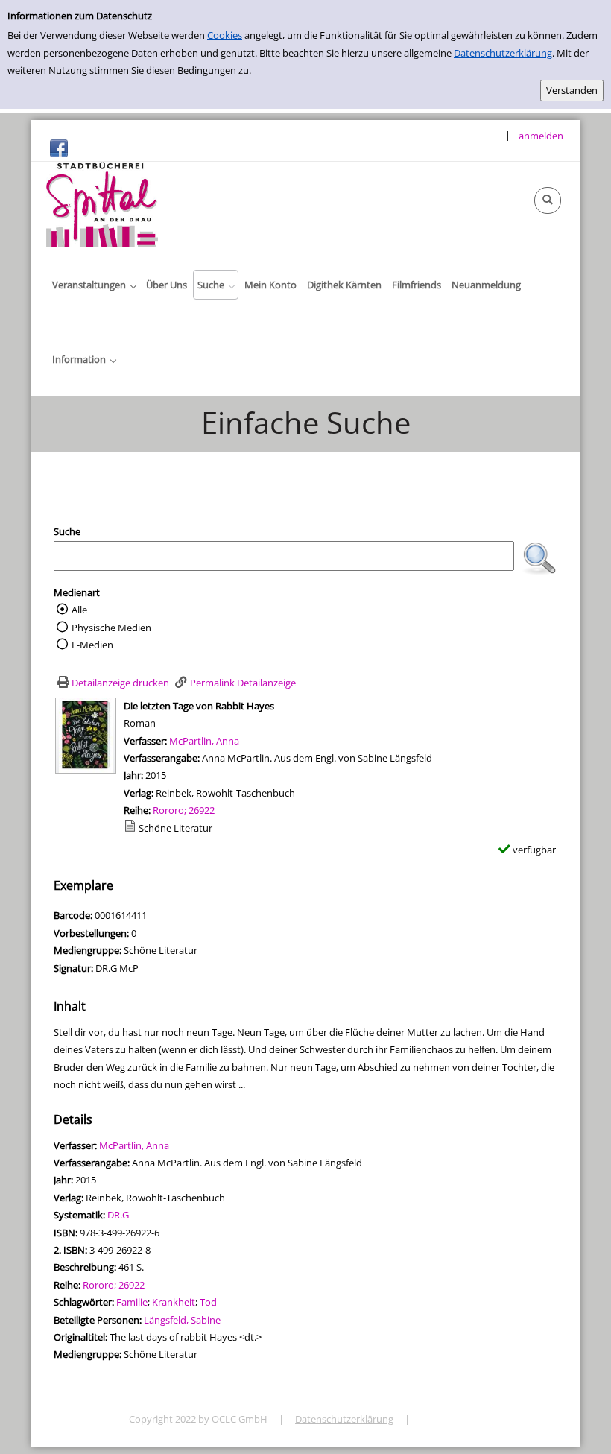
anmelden (541, 135)
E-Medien (92, 644)
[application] (94, 285)
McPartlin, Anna (204, 740)
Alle (79, 609)
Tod (208, 1302)
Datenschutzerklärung (503, 53)
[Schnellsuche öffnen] (547, 200)
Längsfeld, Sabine (182, 1320)
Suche (67, 531)
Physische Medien (111, 627)
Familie (132, 1302)
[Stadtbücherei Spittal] (102, 203)
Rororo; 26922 (184, 810)
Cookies (224, 35)
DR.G (118, 1214)
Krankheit (173, 1302)
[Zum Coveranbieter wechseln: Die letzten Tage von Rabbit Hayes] (85, 734)
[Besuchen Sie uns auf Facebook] (59, 147)
